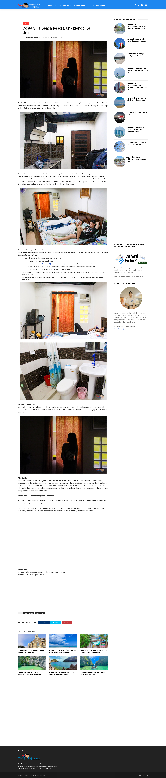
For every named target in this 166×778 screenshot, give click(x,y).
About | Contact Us (97, 5)
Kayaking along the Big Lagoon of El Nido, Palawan (93, 673)
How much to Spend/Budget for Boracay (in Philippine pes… (62, 651)
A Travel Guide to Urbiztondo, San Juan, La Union (136, 159)
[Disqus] (63, 710)
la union (31, 613)
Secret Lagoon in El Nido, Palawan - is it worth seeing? (30, 673)
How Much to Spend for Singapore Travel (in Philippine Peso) (135, 129)
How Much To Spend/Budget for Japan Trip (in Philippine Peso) (136, 26)
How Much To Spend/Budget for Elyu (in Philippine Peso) (93, 651)
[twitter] (138, 5)
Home (50, 5)
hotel (25, 23)
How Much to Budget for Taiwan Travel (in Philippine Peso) (137, 70)
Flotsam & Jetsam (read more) (53, 264)
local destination (39, 613)
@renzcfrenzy (119, 328)
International (79, 5)
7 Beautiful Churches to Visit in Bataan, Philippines (31, 651)
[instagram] (135, 5)
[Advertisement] (63, 594)
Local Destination (62, 5)
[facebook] (132, 5)
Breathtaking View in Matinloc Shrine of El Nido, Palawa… (61, 673)
